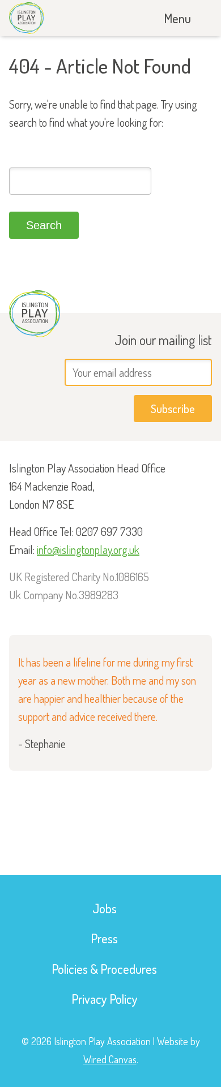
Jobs (104, 908)
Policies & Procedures (104, 969)
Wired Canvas (110, 1059)
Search (44, 225)
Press (104, 938)
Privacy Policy (104, 999)
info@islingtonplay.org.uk (88, 549)
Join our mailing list (163, 340)
